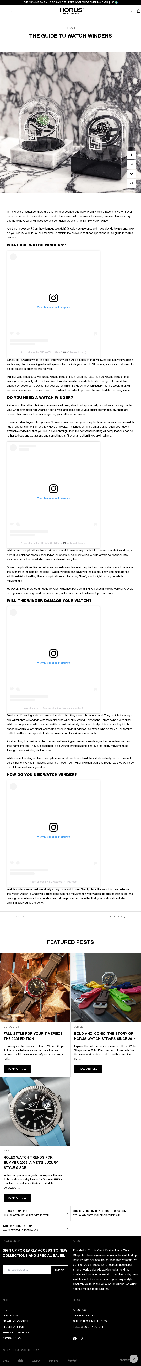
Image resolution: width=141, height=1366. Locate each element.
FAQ (5, 1310)
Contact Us (11, 1316)
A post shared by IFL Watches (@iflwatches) (53, 881)
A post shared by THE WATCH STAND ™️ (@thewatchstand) (53, 352)
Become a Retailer (14, 1327)
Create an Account (15, 1321)
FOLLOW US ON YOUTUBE (88, 1327)
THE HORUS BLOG (84, 1316)
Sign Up (59, 1270)
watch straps (102, 212)
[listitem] (131, 155)
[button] (11, 11)
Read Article (17, 1069)
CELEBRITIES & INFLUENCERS (90, 1321)
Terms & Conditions (16, 1333)
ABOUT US (79, 1310)
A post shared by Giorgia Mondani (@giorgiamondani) (53, 707)
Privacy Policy (12, 1338)
